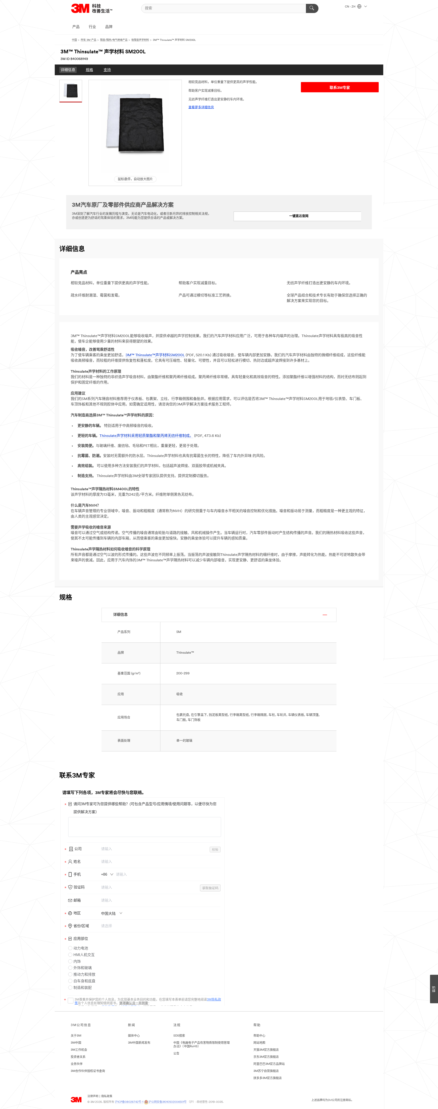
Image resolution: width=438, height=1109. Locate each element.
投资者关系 (78, 1056)
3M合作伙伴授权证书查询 (88, 1071)
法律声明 (92, 1096)
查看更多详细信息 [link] (201, 107)
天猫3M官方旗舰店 (266, 1049)
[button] (135, 126)
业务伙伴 (77, 1064)
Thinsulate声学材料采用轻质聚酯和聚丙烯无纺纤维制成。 (146, 436)
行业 (92, 27)
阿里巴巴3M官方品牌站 (269, 1064)
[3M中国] (97, 8)
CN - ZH (350, 6)
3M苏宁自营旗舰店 (266, 1071)
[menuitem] (68, 70)
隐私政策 (106, 1096)
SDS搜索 (179, 1035)
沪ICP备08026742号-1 (129, 1102)
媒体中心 (134, 1035)
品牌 (108, 27)
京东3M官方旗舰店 (266, 1056)
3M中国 (76, 1042)
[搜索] (312, 8)
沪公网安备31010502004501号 (168, 1102)
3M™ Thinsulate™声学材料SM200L (155, 355)
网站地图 (259, 1042)
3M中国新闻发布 (139, 1042)
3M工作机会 (79, 1049)
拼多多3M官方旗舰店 (267, 1078)
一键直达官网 (298, 216)
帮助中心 (259, 1035)
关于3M (76, 1035)
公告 (176, 1053)
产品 (76, 27)
